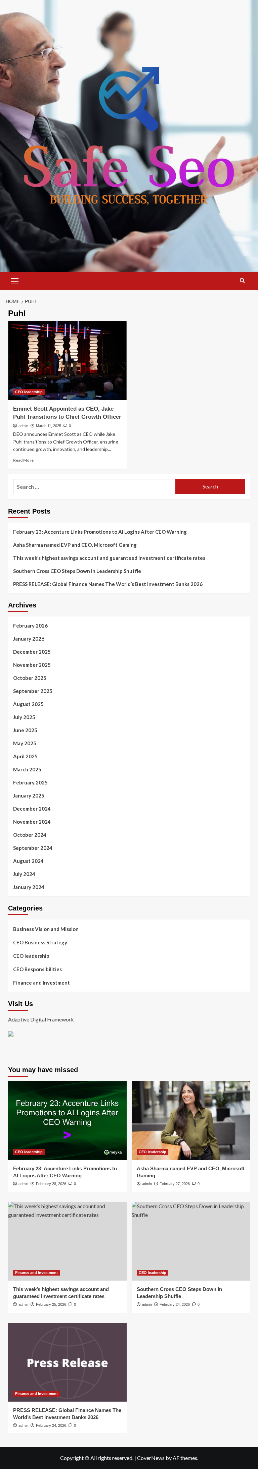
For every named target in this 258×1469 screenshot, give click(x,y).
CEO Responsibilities (37, 969)
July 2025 (24, 717)
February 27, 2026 (175, 1184)
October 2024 (29, 835)
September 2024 (32, 848)
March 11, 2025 (48, 426)
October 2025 (29, 678)
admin (23, 426)
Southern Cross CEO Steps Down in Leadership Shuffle (77, 571)
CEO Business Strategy (40, 942)
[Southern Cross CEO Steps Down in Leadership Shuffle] (191, 1241)
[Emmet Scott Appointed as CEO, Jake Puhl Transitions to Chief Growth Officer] (67, 360)
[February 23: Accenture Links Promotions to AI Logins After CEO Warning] (67, 1120)
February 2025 (30, 782)
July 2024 (24, 874)
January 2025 (28, 795)
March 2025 (27, 769)
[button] (15, 280)
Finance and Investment (41, 983)
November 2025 (32, 665)
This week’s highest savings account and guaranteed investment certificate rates (109, 558)
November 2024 (32, 822)
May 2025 (24, 743)
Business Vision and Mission (46, 929)
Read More (23, 460)
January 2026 (28, 639)
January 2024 (28, 887)
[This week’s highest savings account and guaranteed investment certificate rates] (67, 1241)
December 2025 (32, 652)
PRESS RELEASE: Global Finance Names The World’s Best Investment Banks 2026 (108, 584)
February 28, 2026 (51, 1184)
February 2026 (30, 626)
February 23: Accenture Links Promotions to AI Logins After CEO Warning (100, 532)
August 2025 (28, 704)
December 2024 (32, 809)
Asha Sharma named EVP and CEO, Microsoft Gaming (75, 545)
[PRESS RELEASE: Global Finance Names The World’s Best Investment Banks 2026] (67, 1362)
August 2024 (28, 861)
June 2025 (25, 730)
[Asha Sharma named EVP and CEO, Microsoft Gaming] (191, 1120)
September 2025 (32, 691)
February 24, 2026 (175, 1304)
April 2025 (25, 756)
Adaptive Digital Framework (41, 1019)
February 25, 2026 (51, 1304)
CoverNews (151, 1458)
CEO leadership (29, 392)
